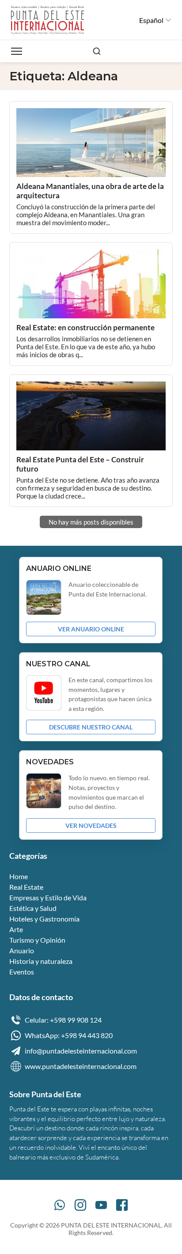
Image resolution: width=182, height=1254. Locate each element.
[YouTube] (101, 1205)
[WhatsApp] (60, 1205)
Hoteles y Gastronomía (44, 918)
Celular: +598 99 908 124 (63, 1020)
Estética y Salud (33, 908)
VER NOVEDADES (91, 825)
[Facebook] (122, 1205)
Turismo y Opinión (37, 940)
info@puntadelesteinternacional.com (81, 1050)
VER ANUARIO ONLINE (91, 629)
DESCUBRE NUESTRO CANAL (91, 727)
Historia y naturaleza (40, 961)
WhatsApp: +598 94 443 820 (69, 1035)
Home (18, 876)
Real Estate (26, 887)
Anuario (21, 950)
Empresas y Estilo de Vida (48, 897)
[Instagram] (80, 1205)
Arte (16, 929)
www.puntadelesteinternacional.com (80, 1066)
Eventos (21, 971)
